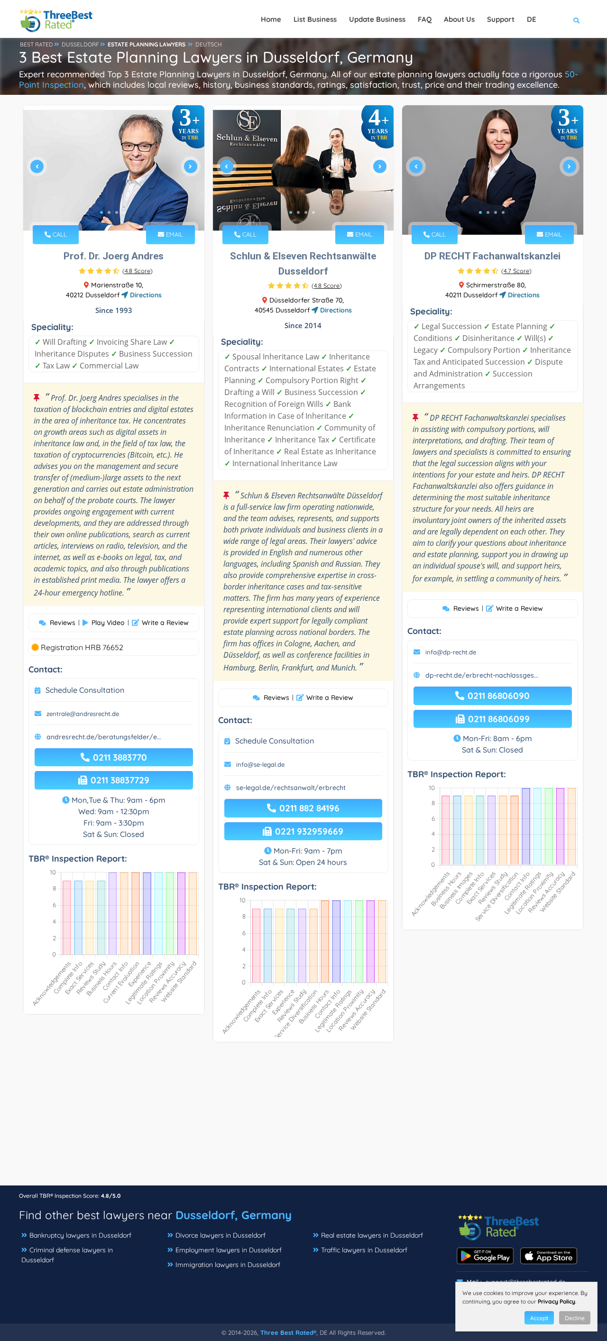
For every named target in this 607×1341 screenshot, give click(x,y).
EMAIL (173, 234)
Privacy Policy (556, 1301)
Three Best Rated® (288, 1332)
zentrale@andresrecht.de (82, 713)
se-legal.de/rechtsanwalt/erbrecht (291, 787)
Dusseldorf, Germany (233, 1215)
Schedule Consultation (85, 690)
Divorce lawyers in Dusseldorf (220, 1235)
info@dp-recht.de (450, 652)
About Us (459, 19)
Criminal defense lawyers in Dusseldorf (67, 1255)
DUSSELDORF (80, 44)
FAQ (425, 19)
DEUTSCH (208, 44)
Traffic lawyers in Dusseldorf (364, 1250)
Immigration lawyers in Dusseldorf (227, 1264)
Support (501, 19)
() (137, 271)
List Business (315, 19)
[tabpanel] (113, 170)
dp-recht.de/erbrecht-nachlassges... (481, 675)
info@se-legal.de (260, 764)
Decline (575, 1318)
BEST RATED (36, 44)
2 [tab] (109, 212)
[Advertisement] (303, 1118)
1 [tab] (101, 212)
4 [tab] (124, 212)
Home (271, 19)
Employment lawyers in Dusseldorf (228, 1250)
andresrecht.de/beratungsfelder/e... (103, 737)
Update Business (377, 19)
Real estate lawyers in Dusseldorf (372, 1235)
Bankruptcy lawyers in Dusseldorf (80, 1235)
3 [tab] (116, 212)
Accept (539, 1318)
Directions (145, 295)
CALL (59, 234)
